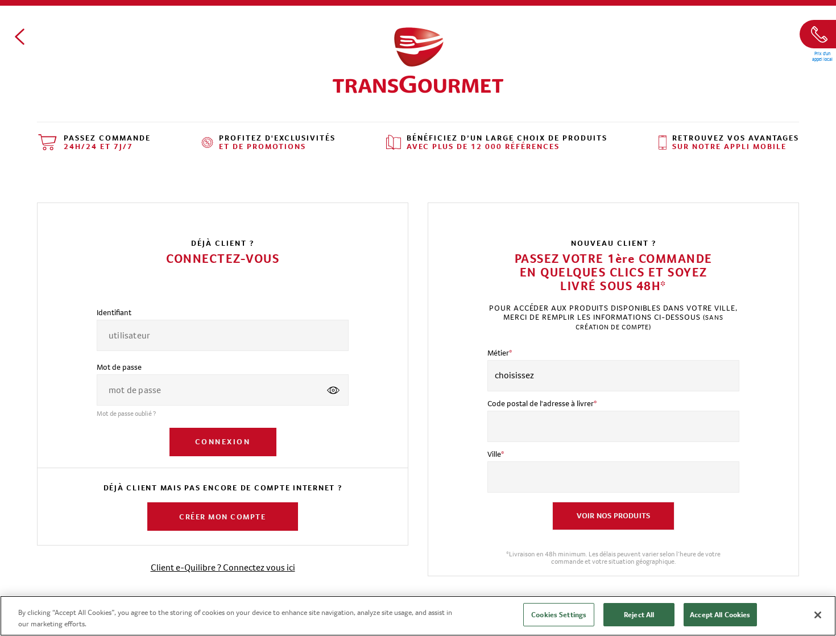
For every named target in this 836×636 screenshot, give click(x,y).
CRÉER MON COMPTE (222, 516)
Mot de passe (119, 367)
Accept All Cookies (720, 614)
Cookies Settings (558, 614)
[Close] (817, 614)
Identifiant (114, 312)
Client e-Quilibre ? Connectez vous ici (223, 567)
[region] (418, 616)
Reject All (639, 614)
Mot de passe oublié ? (126, 414)
